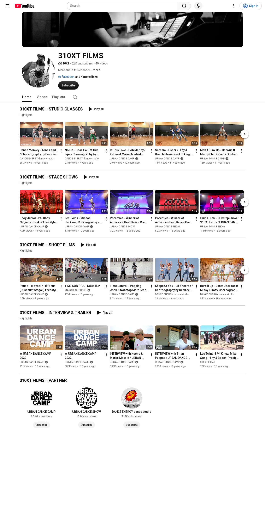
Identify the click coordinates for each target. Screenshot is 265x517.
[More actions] (61, 151)
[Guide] (7, 5)
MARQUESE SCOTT (76, 290)
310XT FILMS (207, 362)
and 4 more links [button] (86, 76)
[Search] (184, 6)
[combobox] (123, 5)
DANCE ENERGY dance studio (36, 158)
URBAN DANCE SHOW (122, 226)
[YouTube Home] (24, 6)
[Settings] (233, 5)
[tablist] (132, 97)
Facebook (67, 76)
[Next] (244, 134)
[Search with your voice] (198, 6)
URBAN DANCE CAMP (122, 158)
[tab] (27, 97)
